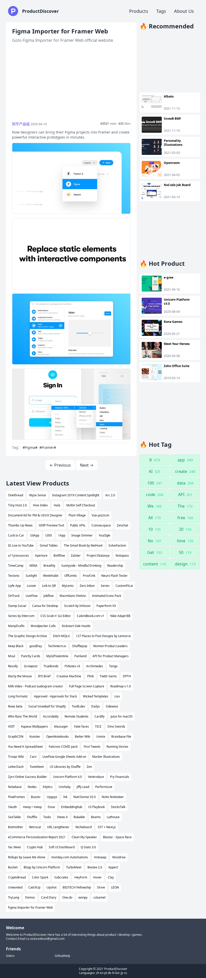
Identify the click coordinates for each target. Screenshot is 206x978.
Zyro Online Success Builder (27, 777)
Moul (11, 656)
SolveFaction (117, 545)
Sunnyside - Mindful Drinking (81, 565)
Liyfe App (14, 586)
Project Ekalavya (98, 555)
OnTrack (14, 596)
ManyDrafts (16, 626)
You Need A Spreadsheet (25, 746)
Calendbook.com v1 (90, 616)
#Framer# (47, 447)
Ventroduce (96, 777)
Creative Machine (69, 676)
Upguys (52, 797)
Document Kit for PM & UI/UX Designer (35, 515)
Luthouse (113, 817)
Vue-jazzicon (100, 515)
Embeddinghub (71, 807)
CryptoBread (17, 877)
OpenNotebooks (57, 736)
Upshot (51, 887)
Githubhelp (62, 956)
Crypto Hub (35, 847)
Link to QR (49, 586)
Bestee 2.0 (94, 867)
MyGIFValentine (57, 656)
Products (138, 11)
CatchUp (34, 887)
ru (125, 973)
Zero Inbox (87, 586)
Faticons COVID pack (63, 746)
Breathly (49, 565)
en (102, 973)
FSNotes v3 (72, 666)
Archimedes (94, 666)
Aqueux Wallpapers (34, 726)
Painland (80, 656)
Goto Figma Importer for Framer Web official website (62, 40)
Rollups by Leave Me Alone (26, 857)
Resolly (13, 666)
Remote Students (76, 716)
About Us (184, 11)
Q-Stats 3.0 (88, 847)
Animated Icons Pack (106, 596)
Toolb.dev (78, 706)
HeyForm (80, 877)
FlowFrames (16, 797)
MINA (33, 565)
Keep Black (15, 646)
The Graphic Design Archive (27, 636)
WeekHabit (50, 575)
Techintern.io (57, 646)
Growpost (30, 666)
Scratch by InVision (77, 606)
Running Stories (117, 746)
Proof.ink (89, 575)
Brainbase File (121, 736)
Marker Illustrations (106, 756)
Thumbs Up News (20, 525)
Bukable (79, 817)
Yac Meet (14, 847)
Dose (51, 807)
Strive (101, 887)
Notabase (15, 787)
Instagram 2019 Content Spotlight (75, 495)
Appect (113, 867)
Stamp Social (17, 606)
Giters (10, 956)
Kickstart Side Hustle (76, 626)
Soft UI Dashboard (62, 847)
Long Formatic (18, 696)
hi (113, 973)
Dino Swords (116, 726)
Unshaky (65, 787)
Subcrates (61, 877)
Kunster (34, 736)
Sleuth (12, 807)
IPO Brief (44, 676)
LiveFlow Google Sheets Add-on (64, 756)
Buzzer (36, 797)
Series (105, 586)
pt (105, 973)
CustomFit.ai (124, 586)
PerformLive (103, 787)
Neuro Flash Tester (114, 575)
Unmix (100, 736)
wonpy (82, 897)
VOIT (11, 726)
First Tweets (92, 746)
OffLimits (70, 575)
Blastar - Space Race (117, 837)
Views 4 (62, 817)
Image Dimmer (82, 535)
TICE (98, 726)
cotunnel (99, 897)
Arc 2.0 (110, 495)
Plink (90, 676)
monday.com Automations (69, 857)
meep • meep (32, 807)
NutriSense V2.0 (84, 797)
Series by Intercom (21, 616)
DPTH (127, 676)
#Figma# (30, 447)
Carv (33, 756)
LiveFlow (31, 596)
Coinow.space (101, 525)
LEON (115, 887)
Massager (61, 726)
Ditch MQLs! (61, 636)
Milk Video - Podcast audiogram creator (35, 686)
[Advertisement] (71, 82)
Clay (111, 877)
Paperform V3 (106, 606)
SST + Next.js (107, 827)
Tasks (47, 817)
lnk (65, 797)
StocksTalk (118, 807)
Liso (117, 696)
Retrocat (35, 827)
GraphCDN (15, 736)
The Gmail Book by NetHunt (83, 545)
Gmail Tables (49, 545)
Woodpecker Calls (43, 626)
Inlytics (48, 787)
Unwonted (15, 887)
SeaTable (14, 817)
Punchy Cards (30, 656)
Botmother (15, 827)
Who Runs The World (22, 716)
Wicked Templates (95, 696)
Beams (96, 817)
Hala (57, 505)
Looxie (31, 586)
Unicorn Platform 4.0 (67, 777)
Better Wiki (82, 736)
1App (61, 535)
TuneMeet (37, 767)
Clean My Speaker (84, 837)
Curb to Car (16, 535)
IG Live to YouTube (21, 545)
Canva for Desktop (45, 606)
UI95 (48, 535)
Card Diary (48, 897)
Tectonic (14, 575)
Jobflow (48, 596)
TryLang (13, 897)
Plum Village (77, 515)
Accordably (51, 716)
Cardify (99, 716)
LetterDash (16, 767)
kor (117, 973)
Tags (161, 11)
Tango (113, 666)
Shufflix (32, 817)
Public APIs (77, 525)
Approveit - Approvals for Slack (55, 696)
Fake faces (81, 726)
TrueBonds (51, 666)
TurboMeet (73, 867)
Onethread (15, 495)
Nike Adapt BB (120, 616)
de (109, 973)
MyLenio (68, 586)
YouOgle (104, 535)
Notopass (122, 555)
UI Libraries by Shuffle (65, 767)
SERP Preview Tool (51, 525)
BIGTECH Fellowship (77, 887)
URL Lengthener (58, 827)
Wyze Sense (37, 495)
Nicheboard (83, 827)
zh (97, 973)
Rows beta (15, 706)
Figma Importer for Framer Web (30, 907)
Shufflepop (79, 646)
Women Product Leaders (110, 646)
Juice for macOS (122, 716)
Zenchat (122, 525)
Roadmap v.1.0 (120, 686)
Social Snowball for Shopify (47, 706)
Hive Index (40, 505)
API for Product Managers (110, 656)
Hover (97, 877)
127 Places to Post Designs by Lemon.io (103, 636)
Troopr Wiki (16, 756)
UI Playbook (96, 807)
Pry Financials (119, 777)
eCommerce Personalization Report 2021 (37, 837)
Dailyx (95, 706)
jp (122, 973)
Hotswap (100, 857)
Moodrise (119, 857)
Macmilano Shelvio (73, 596)
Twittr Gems (108, 676)
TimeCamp (15, 565)
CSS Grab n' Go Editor (55, 616)
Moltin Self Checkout (80, 505)
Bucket (13, 867)
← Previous (60, 465)
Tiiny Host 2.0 (17, 505)
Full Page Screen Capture (86, 686)
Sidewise (112, 706)
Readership (115, 565)
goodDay (35, 646)
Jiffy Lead (83, 787)
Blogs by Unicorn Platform (42, 867)
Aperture (41, 555)
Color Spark (40, 877)
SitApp (34, 535)
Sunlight (31, 575)
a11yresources (18, 555)
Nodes (32, 787)
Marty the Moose (20, 676)
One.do (67, 897)
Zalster (76, 555)
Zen (89, 767)
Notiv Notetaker (113, 797)
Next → (86, 465)
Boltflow (59, 555)
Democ (30, 897)
